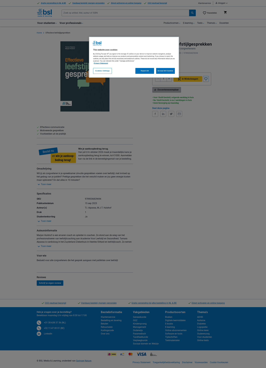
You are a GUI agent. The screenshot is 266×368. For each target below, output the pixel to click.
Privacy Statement (101, 63)
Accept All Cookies (165, 71)
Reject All (145, 71)
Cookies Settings (102, 71)
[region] (134, 57)
